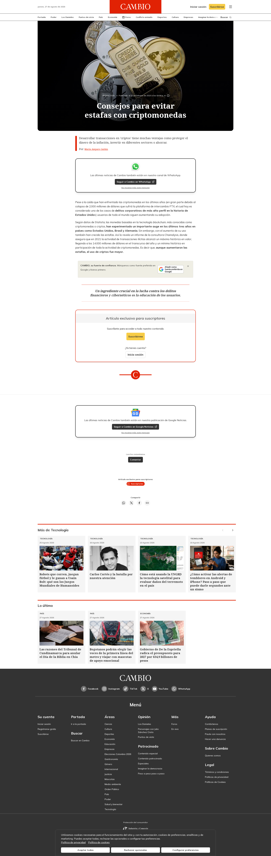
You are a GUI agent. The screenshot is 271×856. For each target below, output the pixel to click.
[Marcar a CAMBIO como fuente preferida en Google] (171, 269)
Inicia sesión (135, 354)
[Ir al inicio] (135, 6)
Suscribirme (135, 336)
